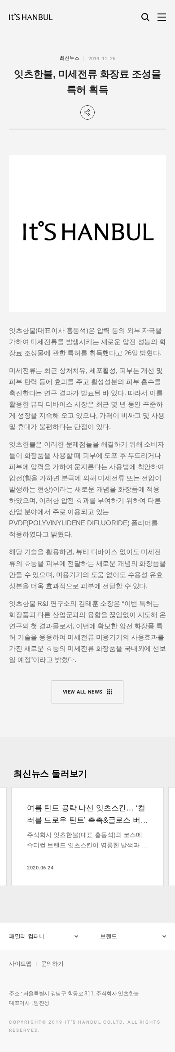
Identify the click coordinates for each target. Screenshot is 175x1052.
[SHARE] (87, 112)
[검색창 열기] (145, 17)
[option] (87, 836)
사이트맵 (20, 963)
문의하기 (52, 963)
